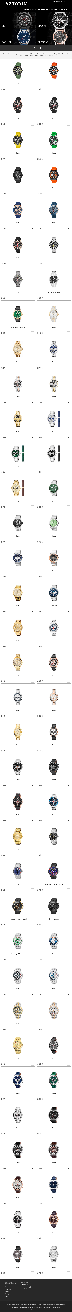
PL (51, 1)
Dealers (7, 1291)
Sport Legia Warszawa (54, 292)
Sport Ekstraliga (54, 919)
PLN (65, 1)
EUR (62, 1)
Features (7, 1287)
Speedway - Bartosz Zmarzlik (54, 884)
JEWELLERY (33, 10)
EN (49, 1)
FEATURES (41, 10)
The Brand (8, 1289)
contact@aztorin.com (26, 1284)
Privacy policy (8, 1294)
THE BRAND (49, 10)
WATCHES (26, 10)
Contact (7, 1296)
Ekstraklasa (54, 606)
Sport (17, 83)
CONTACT (64, 10)
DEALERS (57, 10)
